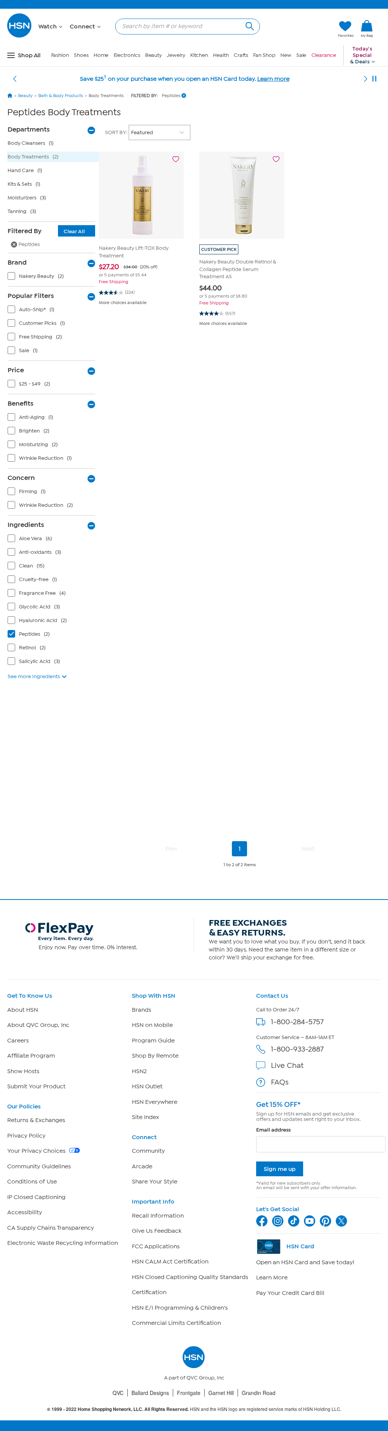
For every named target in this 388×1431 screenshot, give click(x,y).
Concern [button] (21, 477)
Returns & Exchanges (36, 1120)
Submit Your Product (36, 1086)
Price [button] (16, 370)
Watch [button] (48, 26)
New (285, 55)
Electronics (127, 55)
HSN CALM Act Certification (170, 1261)
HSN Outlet (147, 1086)
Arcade (142, 1166)
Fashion (60, 55)
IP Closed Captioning (36, 1197)
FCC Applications (156, 1246)
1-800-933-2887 (297, 1049)
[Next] (365, 78)
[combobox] (184, 26)
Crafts (241, 55)
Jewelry (176, 55)
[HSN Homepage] (10, 95)
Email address (273, 1130)
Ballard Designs (150, 1393)
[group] (141, 270)
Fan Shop (264, 55)
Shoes (81, 55)
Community (148, 1150)
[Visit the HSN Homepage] (19, 36)
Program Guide (153, 1040)
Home (101, 55)
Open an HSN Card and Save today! (305, 1262)
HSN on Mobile (152, 1025)
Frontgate (188, 1393)
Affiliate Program (31, 1055)
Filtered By (46, 231)
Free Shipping (113, 281)
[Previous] (14, 78)
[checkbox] (53, 278)
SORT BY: (116, 132)
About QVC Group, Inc (38, 1025)
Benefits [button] (20, 403)
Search (249, 25)
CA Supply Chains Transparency (50, 1227)
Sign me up (280, 1168)
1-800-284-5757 (297, 1021)
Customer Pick (218, 249)
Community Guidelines (39, 1166)
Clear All (74, 231)
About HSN (22, 1009)
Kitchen (199, 55)
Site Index (145, 1117)
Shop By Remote (155, 1055)
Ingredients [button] (26, 524)
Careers (18, 1040)
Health (220, 55)
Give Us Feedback (156, 1230)
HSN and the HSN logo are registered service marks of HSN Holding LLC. (194, 1409)
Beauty (153, 55)
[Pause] (374, 78)
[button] (296, 29)
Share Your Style (154, 1181)
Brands (141, 1009)
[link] (367, 29)
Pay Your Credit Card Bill (290, 1293)
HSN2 (139, 1071)
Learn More (272, 1277)
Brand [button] (17, 262)
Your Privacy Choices (37, 1150)
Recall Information (158, 1215)
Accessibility (24, 1212)
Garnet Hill (221, 1393)
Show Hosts (23, 1071)
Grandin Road (258, 1393)
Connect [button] (83, 26)
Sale (301, 55)
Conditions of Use (32, 1181)
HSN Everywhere (154, 1102)
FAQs (280, 1082)
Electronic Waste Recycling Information (62, 1243)
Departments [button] (29, 129)
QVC (118, 1393)
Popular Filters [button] (31, 296)
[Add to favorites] (175, 159)
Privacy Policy (26, 1135)
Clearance (323, 55)
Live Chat (287, 1065)
